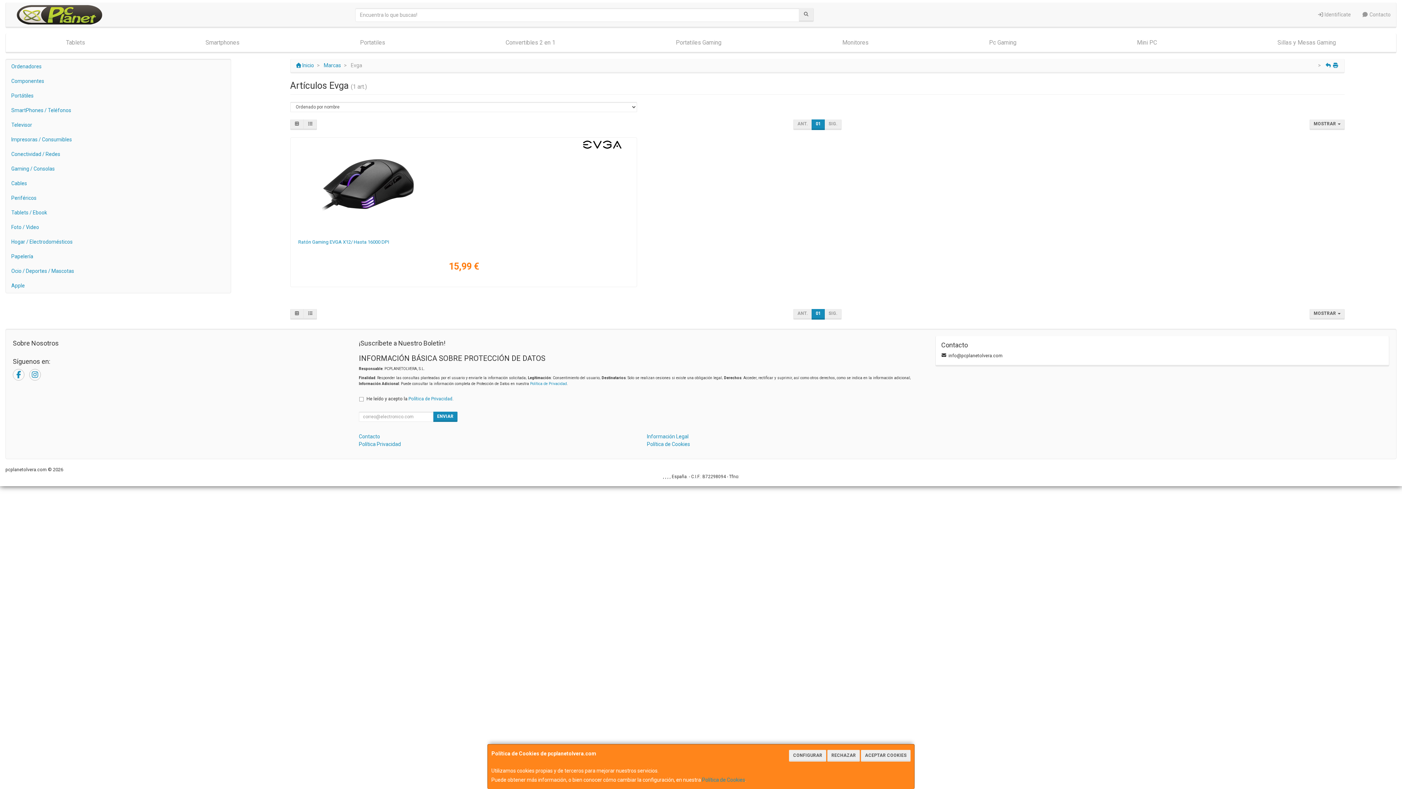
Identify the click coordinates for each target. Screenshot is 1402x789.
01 (818, 123)
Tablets (75, 42)
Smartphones (223, 42)
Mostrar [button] (1325, 123)
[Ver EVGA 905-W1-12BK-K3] (463, 186)
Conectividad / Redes (35, 154)
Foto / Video (25, 227)
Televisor (21, 125)
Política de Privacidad (548, 384)
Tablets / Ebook (29, 213)
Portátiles (22, 96)
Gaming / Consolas (33, 169)
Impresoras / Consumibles (41, 139)
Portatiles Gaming (698, 42)
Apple (18, 286)
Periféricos (24, 198)
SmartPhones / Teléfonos (41, 110)
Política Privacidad (380, 444)
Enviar (445, 416)
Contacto (1379, 15)
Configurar (807, 755)
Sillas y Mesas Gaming (1306, 42)
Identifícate (1337, 15)
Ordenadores (26, 66)
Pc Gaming (1002, 42)
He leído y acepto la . (410, 398)
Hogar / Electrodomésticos (42, 242)
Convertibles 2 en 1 (530, 42)
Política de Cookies (723, 780)
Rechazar (843, 755)
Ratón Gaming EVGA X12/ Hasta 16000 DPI (343, 242)
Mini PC (1147, 42)
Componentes (27, 81)
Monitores (855, 42)
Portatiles (372, 42)
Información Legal (668, 436)
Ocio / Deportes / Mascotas (42, 271)
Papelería (22, 256)
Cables (19, 183)
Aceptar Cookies (886, 755)
